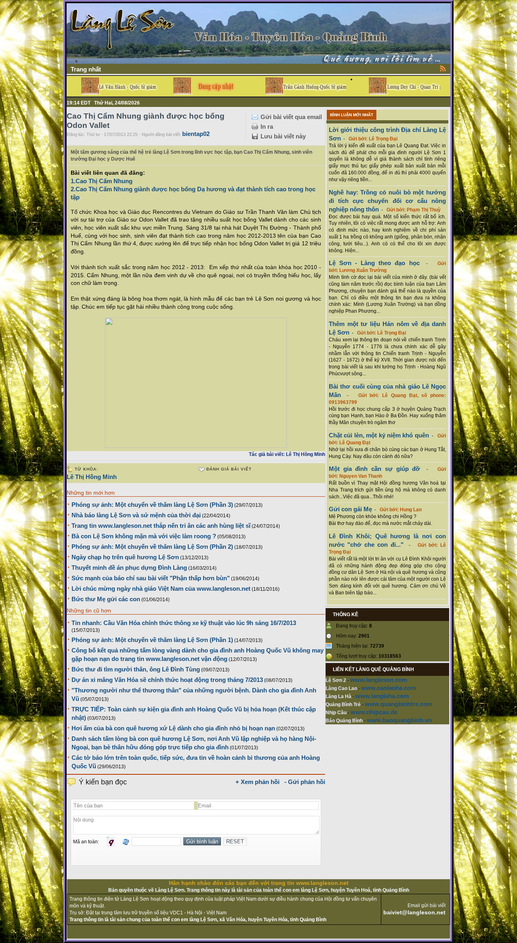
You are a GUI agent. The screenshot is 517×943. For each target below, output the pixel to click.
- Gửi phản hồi (304, 781)
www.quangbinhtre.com (398, 703)
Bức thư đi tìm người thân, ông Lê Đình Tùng (135, 669)
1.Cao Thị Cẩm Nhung (101, 181)
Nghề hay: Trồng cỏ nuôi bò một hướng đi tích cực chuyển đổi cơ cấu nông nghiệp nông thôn (387, 201)
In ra (267, 126)
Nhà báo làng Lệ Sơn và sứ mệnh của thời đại (136, 515)
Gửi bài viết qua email (291, 116)
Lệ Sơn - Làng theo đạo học (374, 262)
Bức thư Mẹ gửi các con (105, 599)
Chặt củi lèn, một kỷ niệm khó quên (379, 435)
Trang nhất (86, 69)
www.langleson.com (378, 679)
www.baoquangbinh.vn (399, 720)
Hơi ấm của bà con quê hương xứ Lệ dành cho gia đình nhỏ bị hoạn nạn (173, 728)
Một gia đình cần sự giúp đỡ (374, 468)
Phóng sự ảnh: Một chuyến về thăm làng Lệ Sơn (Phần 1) (152, 639)
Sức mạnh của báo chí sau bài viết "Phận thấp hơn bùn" (150, 578)
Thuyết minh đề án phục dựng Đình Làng (129, 567)
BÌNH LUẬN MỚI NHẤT (351, 115)
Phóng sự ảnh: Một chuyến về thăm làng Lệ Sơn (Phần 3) (152, 504)
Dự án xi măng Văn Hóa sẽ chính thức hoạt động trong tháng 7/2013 (167, 679)
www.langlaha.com (382, 695)
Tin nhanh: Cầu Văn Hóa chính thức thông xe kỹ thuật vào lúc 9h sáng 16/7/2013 (183, 622)
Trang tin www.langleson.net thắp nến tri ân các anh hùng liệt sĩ (160, 525)
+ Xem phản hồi (257, 781)
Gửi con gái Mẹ (350, 509)
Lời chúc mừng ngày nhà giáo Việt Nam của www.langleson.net (160, 588)
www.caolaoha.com (388, 687)
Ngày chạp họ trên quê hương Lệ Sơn (125, 557)
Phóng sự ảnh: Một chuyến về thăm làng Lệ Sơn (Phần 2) (152, 546)
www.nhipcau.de (374, 712)
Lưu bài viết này (283, 136)
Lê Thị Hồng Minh (92, 476)
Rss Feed (443, 68)
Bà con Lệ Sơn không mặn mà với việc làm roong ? (143, 536)
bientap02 (196, 133)
